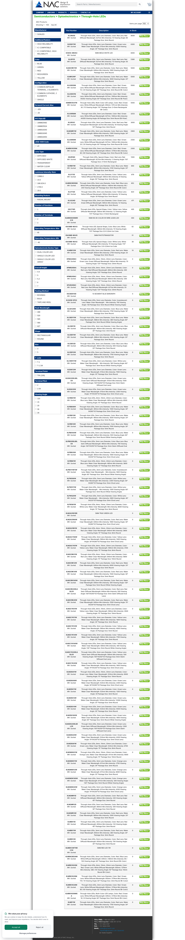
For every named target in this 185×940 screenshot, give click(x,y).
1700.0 (40, 187)
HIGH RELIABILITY (45, 44)
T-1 (38, 362)
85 (38, 233)
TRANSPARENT (43, 163)
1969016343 (42, 130)
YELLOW (41, 78)
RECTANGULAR (44, 335)
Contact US (85, 12)
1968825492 (42, 123)
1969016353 (42, 137)
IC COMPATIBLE (44, 48)
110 (38, 399)
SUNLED (40, 34)
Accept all (16, 927)
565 (38, 319)
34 (38, 413)
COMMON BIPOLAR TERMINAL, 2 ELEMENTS (47, 88)
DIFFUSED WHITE (44, 159)
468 (38, 312)
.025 (39, 109)
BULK (39, 299)
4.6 (38, 272)
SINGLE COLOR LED (46, 256)
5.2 (38, 279)
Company (40, 12)
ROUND (40, 339)
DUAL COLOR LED (45, 252)
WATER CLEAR (43, 166)
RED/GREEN (42, 74)
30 (38, 409)
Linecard (51, 12)
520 (38, 316)
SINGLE (40, 100)
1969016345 (42, 133)
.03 (38, 113)
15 (38, 402)
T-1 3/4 (40, 366)
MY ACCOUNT (136, 12)
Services (73, 12)
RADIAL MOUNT (44, 200)
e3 (38, 146)
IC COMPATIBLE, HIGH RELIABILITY (46, 52)
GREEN (40, 67)
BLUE (39, 64)
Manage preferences (27, 933)
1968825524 (42, 126)
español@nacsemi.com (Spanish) (112, 930)
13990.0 (40, 176)
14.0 (39, 180)
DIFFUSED (41, 156)
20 (38, 406)
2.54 (39, 389)
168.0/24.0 (41, 183)
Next (53, 25)
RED (39, 71)
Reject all (39, 927)
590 (38, 323)
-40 (38, 242)
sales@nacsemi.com (107, 928)
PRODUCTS (62, 12)
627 (38, 326)
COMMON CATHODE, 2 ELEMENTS (47, 94)
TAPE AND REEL (44, 302)
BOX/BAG (41, 295)
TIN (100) (41, 375)
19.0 (39, 191)
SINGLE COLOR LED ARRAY (46, 260)
